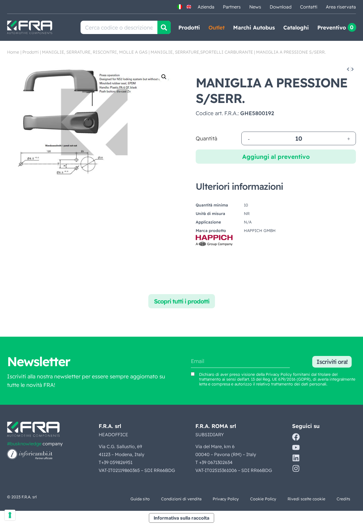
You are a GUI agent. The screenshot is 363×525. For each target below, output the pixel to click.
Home (13, 52)
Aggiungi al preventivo (276, 156)
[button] (164, 77)
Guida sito (140, 498)
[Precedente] (347, 69)
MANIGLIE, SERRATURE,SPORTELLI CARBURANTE (202, 52)
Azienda (206, 7)
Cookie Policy (263, 498)
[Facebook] (296, 437)
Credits (343, 498)
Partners (232, 7)
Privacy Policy (279, 374)
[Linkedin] (296, 458)
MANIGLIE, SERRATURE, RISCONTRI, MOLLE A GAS (94, 52)
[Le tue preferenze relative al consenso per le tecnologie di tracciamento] (10, 515)
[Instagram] (296, 468)
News (255, 7)
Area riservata (341, 7)
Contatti (308, 7)
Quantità (206, 138)
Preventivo (331, 27)
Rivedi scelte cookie (306, 498)
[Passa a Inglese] (189, 7)
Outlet (216, 27)
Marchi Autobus (254, 27)
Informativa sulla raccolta (181, 518)
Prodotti (189, 27)
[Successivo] (353, 69)
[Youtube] (296, 447)
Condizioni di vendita (181, 498)
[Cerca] (164, 27)
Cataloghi (296, 27)
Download (281, 7)
